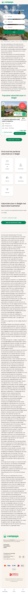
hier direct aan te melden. (8, 556)
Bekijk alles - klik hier (14, 139)
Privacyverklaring (6, 546)
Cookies (5, 547)
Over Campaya (6, 544)
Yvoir (20, 41)
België (1, 41)
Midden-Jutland (8, 118)
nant (17, 41)
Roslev (18, 118)
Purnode (25, 41)
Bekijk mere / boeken (19, 133)
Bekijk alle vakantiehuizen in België (13, 222)
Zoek (14, 32)
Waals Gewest (7, 41)
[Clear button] (23, 16)
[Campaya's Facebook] (20, 557)
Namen (13, 41)
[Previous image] (3, 118)
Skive (15, 118)
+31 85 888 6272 (12, 540)
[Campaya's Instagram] (23, 557)
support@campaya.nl (7, 541)
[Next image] (24, 118)
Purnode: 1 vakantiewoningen (9, 218)
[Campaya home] (7, 2)
